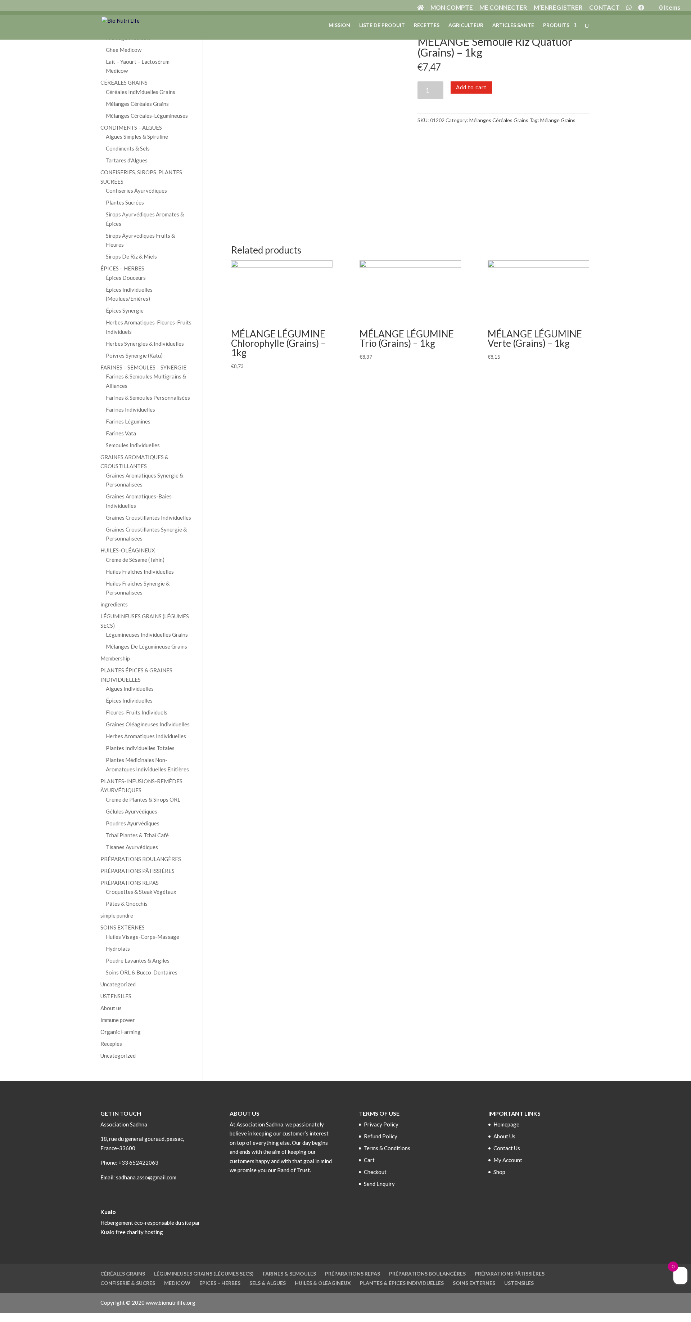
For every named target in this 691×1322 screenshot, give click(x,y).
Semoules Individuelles (133, 445)
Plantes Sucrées (125, 202)
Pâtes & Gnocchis (127, 903)
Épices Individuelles (129, 700)
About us (111, 1008)
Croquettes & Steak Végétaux (141, 891)
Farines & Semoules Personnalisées (148, 397)
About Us (504, 1136)
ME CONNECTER (503, 8)
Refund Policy (380, 1136)
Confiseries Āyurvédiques (136, 190)
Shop (499, 1172)
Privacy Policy (381, 1124)
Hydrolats (118, 948)
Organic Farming (120, 1032)
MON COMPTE (451, 8)
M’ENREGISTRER (558, 8)
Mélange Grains (557, 120)
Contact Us (506, 1148)
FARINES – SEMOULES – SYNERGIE (143, 367)
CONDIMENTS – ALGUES (131, 127)
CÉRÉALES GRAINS (124, 82)
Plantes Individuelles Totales (140, 748)
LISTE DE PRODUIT (382, 25)
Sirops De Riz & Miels (131, 256)
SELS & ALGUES (267, 1283)
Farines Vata (121, 433)
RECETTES (426, 25)
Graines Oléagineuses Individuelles (148, 724)
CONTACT (604, 8)
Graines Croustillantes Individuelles (148, 517)
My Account (507, 1160)
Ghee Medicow (123, 49)
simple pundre (116, 915)
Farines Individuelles (130, 409)
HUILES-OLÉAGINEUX (127, 550)
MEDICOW (177, 1283)
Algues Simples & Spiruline (137, 136)
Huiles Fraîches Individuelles (140, 571)
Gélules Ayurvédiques (131, 811)
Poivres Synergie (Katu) (134, 355)
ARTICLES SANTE (513, 25)
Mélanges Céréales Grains (498, 120)
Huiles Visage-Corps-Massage (142, 936)
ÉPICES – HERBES (122, 268)
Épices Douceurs (126, 277)
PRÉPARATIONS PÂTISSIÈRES (137, 871)
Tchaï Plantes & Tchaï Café (137, 835)
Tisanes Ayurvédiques (132, 847)
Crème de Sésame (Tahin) (135, 559)
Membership (115, 658)
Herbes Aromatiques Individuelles (146, 736)
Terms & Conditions (387, 1148)
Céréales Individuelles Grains (140, 92)
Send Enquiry (379, 1183)
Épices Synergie (125, 310)
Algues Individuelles (130, 688)
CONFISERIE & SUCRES (127, 1283)
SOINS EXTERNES (122, 927)
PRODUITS (556, 25)
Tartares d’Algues (127, 160)
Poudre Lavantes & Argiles (138, 960)
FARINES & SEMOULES (289, 1274)
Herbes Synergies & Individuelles (145, 343)
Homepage (506, 1124)
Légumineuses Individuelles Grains (147, 634)
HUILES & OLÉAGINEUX (323, 1283)
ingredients (114, 604)
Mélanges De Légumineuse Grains (146, 646)
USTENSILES (115, 996)
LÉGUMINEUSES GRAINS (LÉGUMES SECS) (204, 1274)
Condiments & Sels (128, 148)
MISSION (339, 25)
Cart (369, 1160)
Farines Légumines (128, 421)
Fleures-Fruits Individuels (136, 712)
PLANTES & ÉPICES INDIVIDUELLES (402, 1283)
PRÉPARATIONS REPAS (129, 882)
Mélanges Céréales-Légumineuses (147, 115)
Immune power (117, 1020)
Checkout (375, 1172)
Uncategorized (118, 984)
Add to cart (471, 87)
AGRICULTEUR (465, 25)
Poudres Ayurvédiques (132, 823)
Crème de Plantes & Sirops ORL (143, 799)
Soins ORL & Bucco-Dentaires (141, 972)
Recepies (111, 1043)
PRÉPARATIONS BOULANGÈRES (140, 859)
